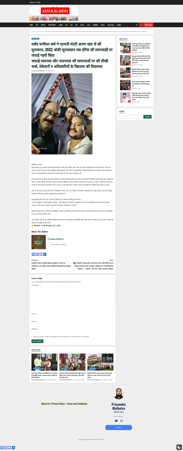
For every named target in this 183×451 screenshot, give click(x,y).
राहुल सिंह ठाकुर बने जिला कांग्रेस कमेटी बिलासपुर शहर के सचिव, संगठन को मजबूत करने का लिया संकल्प (125, 97)
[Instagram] (121, 421)
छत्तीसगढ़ (43, 25)
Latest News (35, 38)
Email (34, 321)
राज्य (66, 25)
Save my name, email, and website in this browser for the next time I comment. (61, 337)
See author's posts (58, 244)
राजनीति (60, 25)
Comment (35, 285)
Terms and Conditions (77, 403)
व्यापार (88, 25)
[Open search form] (136, 25)
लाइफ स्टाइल (111, 25)
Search (121, 111)
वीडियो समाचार (148, 25)
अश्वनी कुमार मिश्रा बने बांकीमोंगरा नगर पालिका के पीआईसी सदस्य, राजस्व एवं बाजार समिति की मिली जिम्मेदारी (44, 375)
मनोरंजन (82, 25)
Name (34, 314)
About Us (45, 403)
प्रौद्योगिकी (95, 25)
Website (34, 329)
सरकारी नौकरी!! (52, 25)
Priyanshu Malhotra (39, 71)
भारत (37, 25)
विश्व (71, 25)
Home (31, 25)
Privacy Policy (58, 403)
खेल (76, 25)
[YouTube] (116, 421)
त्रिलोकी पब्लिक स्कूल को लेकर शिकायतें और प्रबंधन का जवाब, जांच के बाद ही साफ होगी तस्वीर (99, 375)
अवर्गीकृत (119, 25)
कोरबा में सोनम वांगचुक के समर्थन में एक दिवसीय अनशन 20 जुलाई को (125, 85)
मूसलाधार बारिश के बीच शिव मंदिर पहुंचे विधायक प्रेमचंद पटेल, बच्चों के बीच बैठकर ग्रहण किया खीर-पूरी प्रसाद (72, 375)
